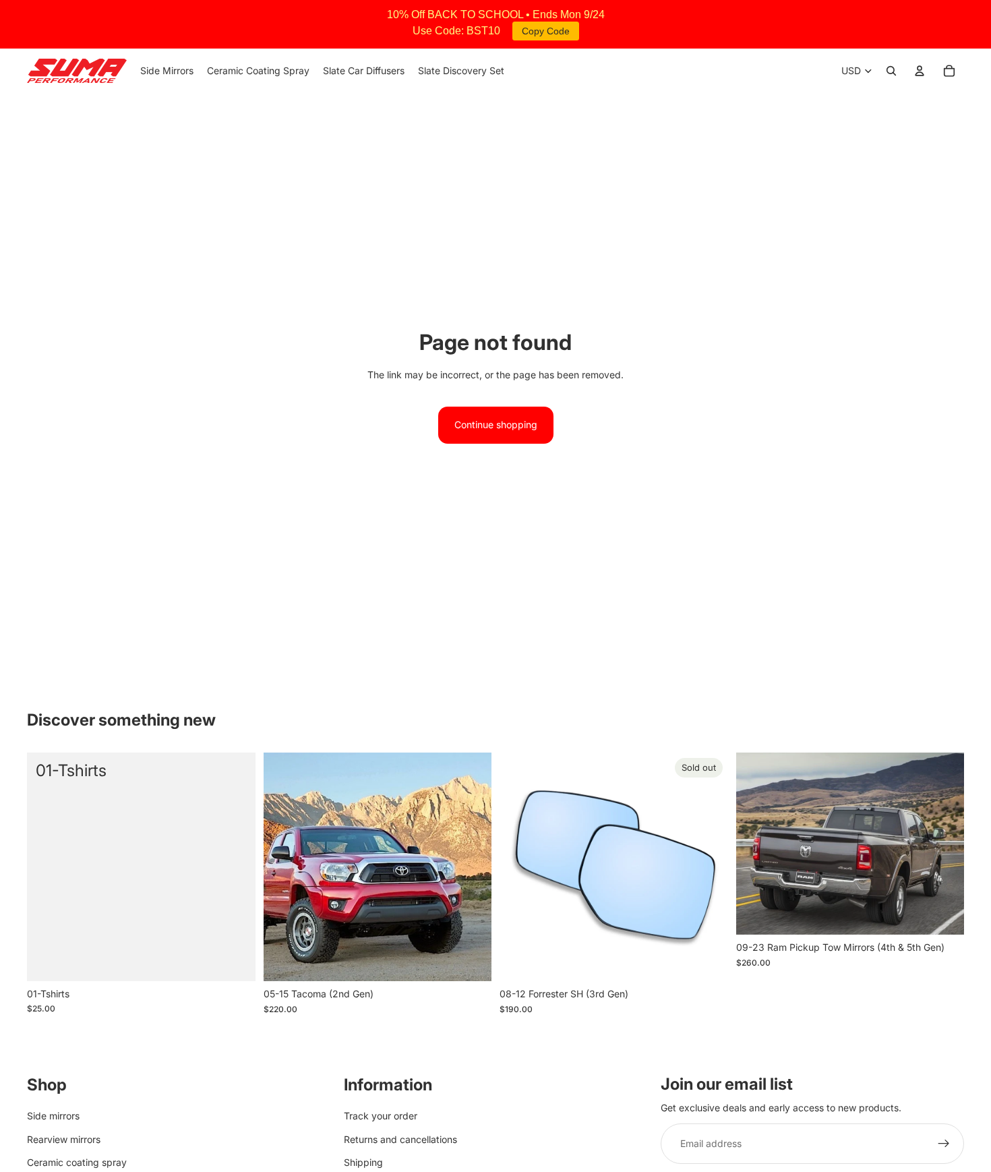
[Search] (891, 71)
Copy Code (546, 31)
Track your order (380, 1115)
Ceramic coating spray (77, 1162)
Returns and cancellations (400, 1138)
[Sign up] (944, 1144)
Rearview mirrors (63, 1138)
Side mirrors (53, 1115)
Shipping (363, 1162)
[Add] (234, 960)
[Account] (919, 71)
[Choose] (470, 961)
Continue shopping (495, 424)
